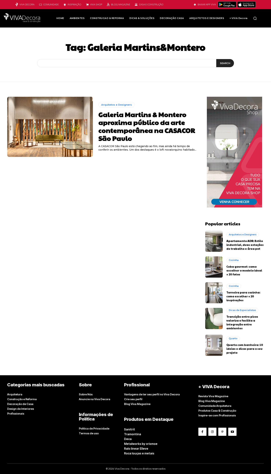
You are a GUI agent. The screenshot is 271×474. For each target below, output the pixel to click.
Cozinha (234, 260)
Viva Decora (27, 4)
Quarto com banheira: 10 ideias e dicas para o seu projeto (244, 348)
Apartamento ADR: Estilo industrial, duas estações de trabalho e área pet (245, 244)
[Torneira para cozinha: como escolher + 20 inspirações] (214, 292)
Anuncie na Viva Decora (94, 399)
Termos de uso (89, 433)
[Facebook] (202, 432)
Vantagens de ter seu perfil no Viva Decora (152, 394)
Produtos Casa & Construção (217, 410)
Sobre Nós (86, 394)
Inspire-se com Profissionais (217, 415)
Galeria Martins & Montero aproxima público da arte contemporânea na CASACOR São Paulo (146, 126)
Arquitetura (14, 394)
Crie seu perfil (133, 399)
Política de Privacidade (94, 428)
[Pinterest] (222, 432)
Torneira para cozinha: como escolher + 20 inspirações (243, 296)
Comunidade (51, 4)
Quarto (233, 338)
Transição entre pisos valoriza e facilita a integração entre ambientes (242, 322)
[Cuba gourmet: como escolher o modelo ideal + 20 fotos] (214, 266)
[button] (255, 18)
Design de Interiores (20, 409)
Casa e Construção (151, 4)
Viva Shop (96, 4)
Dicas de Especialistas (242, 310)
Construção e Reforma (22, 399)
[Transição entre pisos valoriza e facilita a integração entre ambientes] (214, 318)
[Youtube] (232, 432)
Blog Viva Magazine (137, 404)
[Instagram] (212, 432)
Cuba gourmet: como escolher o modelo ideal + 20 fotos (244, 270)
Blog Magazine (120, 4)
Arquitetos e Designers (116, 104)
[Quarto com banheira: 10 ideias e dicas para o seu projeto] (214, 345)
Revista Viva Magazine (213, 396)
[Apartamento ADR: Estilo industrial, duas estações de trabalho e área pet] (214, 241)
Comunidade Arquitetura (214, 406)
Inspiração (74, 4)
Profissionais (15, 413)
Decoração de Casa (20, 404)
